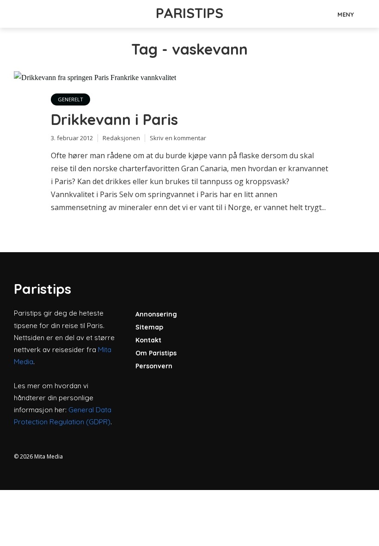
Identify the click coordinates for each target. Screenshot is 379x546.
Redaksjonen (121, 138)
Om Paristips (156, 353)
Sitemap (149, 327)
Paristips (189, 13)
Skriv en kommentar (178, 138)
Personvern (153, 366)
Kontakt (148, 340)
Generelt (70, 99)
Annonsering (156, 314)
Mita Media (48, 456)
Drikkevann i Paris (114, 119)
